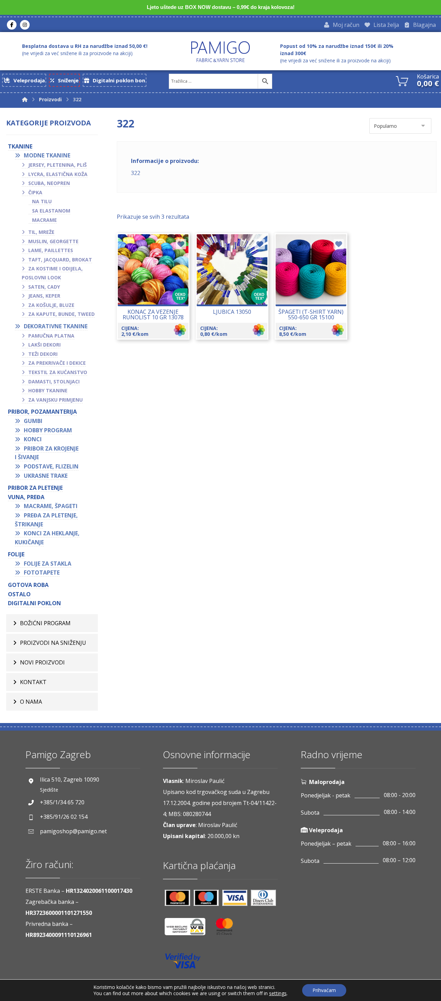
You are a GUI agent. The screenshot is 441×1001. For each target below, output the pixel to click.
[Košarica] (402, 80)
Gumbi (33, 421)
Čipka (35, 192)
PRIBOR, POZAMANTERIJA (42, 411)
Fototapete (42, 572)
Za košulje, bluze (51, 305)
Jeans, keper (44, 295)
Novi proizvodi (42, 662)
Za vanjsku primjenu (55, 399)
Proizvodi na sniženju (53, 643)
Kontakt (33, 682)
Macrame (44, 220)
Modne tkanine (47, 155)
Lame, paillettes (50, 250)
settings (278, 993)
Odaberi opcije (157, 292)
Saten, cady (44, 286)
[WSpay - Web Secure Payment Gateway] (188, 929)
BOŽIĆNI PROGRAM (45, 623)
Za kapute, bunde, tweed (61, 314)
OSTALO (19, 594)
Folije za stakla (47, 563)
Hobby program (48, 430)
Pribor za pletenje (35, 488)
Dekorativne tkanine (56, 326)
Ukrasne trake (46, 475)
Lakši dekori (44, 344)
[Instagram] (25, 25)
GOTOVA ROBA (28, 585)
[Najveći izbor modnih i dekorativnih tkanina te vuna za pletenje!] (220, 51)
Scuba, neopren (49, 183)
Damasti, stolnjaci (54, 381)
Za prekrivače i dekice (57, 363)
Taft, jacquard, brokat (60, 259)
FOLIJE (16, 554)
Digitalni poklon (34, 603)
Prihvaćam (324, 990)
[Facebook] (12, 25)
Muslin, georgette (53, 241)
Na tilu (42, 201)
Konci (33, 439)
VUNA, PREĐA (26, 497)
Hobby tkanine (48, 390)
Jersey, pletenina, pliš (57, 165)
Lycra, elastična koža (58, 174)
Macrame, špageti (51, 506)
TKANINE (20, 146)
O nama (31, 701)
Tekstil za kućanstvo (57, 372)
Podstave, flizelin (51, 466)
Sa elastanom (51, 210)
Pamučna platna (51, 335)
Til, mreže (41, 232)
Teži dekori (43, 354)
